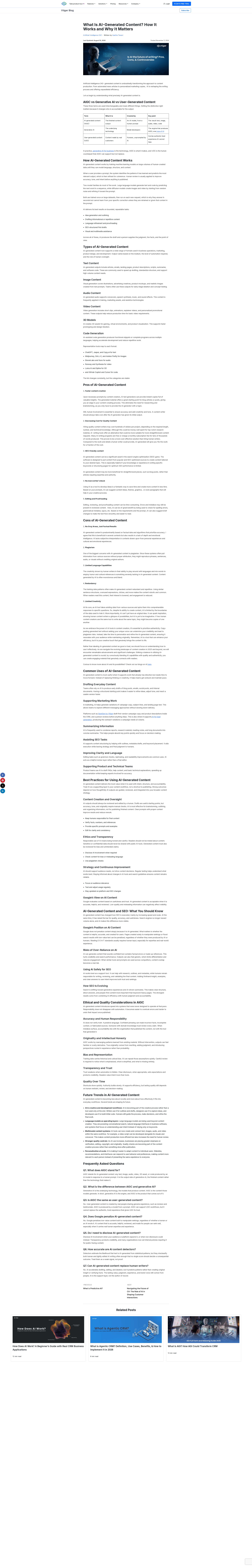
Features (90, 4)
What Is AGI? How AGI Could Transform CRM (193, 1346)
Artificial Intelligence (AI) (92, 35)
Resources (123, 4)
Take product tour (76, 4)
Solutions (102, 4)
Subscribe (185, 10)
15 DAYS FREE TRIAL (181, 4)
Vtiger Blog (67, 10)
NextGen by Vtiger (105, 714)
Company (135, 4)
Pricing (113, 4)
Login (168, 4)
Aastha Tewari (117, 35)
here (149, 664)
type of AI (160, 131)
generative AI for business (103, 151)
